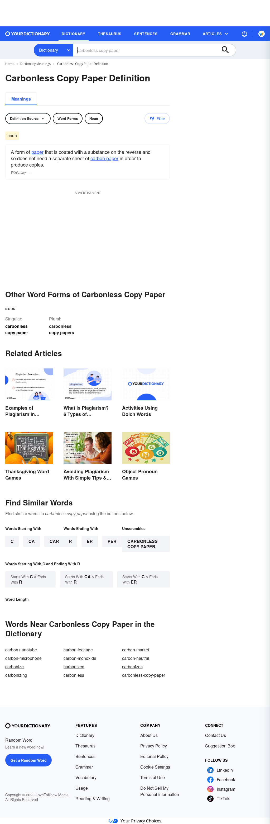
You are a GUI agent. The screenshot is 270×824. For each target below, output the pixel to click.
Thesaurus (85, 746)
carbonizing (16, 675)
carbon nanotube (21, 650)
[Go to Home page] (27, 33)
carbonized (74, 667)
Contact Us (215, 735)
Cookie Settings (155, 767)
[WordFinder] (261, 34)
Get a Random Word (29, 760)
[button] (244, 33)
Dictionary (48, 50)
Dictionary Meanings (35, 63)
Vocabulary (86, 777)
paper (37, 151)
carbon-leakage (78, 650)
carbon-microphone (23, 658)
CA (31, 541)
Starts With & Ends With (28, 579)
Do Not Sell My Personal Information (159, 791)
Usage (81, 788)
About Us (149, 735)
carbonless (74, 675)
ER (90, 541)
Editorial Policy (154, 756)
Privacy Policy (153, 746)
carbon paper (104, 158)
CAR (54, 541)
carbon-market (135, 650)
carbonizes (132, 667)
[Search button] (228, 50)
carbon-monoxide (80, 658)
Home (10, 63)
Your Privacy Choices (140, 821)
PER (112, 541)
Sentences (85, 756)
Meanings (21, 99)
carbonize (14, 667)
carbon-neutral (135, 658)
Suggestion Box (220, 746)
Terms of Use (152, 777)
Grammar (84, 767)
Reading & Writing (92, 798)
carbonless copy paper (142, 544)
